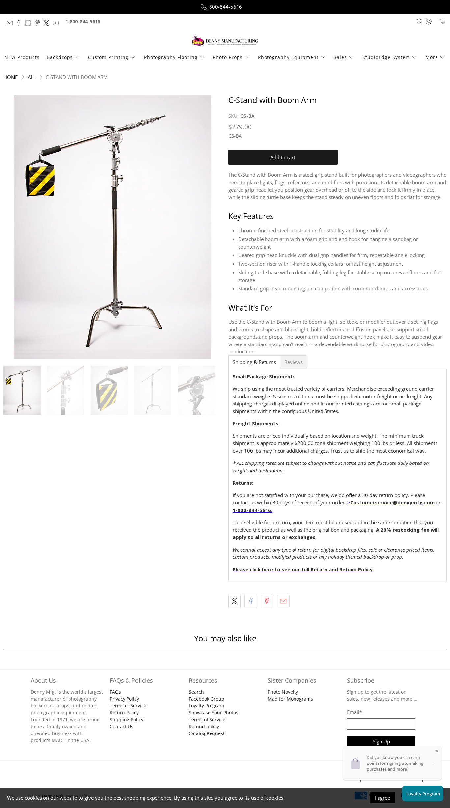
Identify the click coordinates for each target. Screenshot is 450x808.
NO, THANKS (225, 459)
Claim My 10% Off (225, 439)
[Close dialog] (282, 339)
